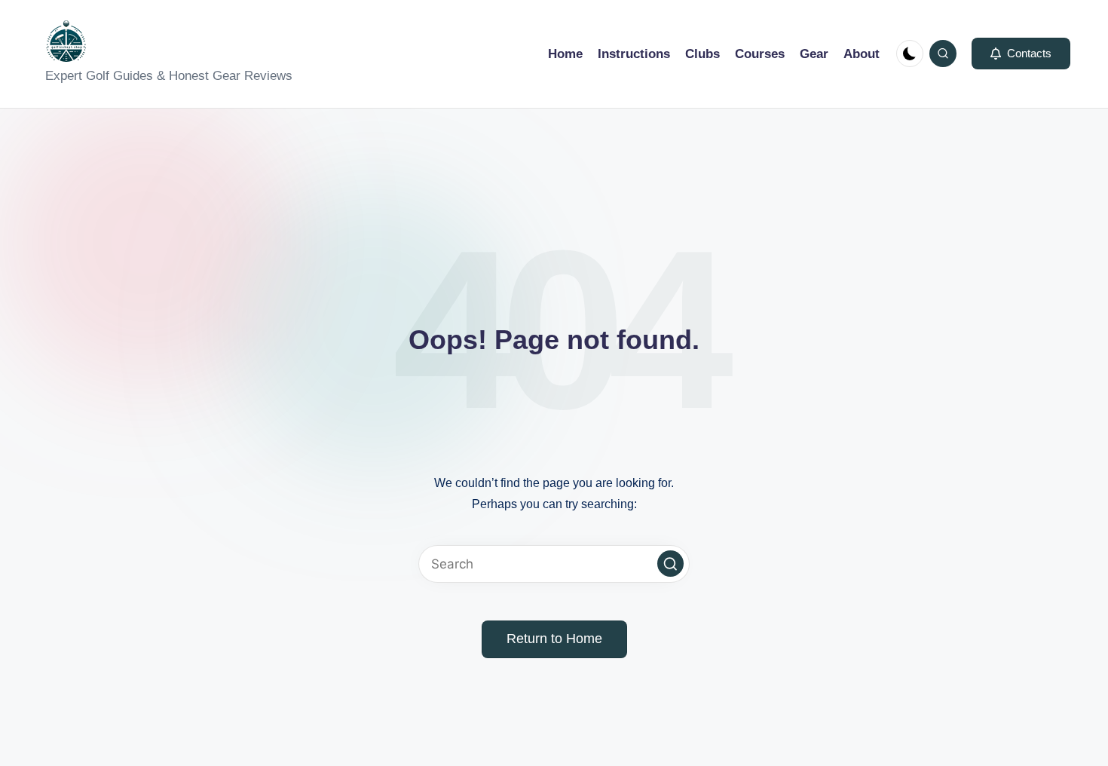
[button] (1021, 53)
